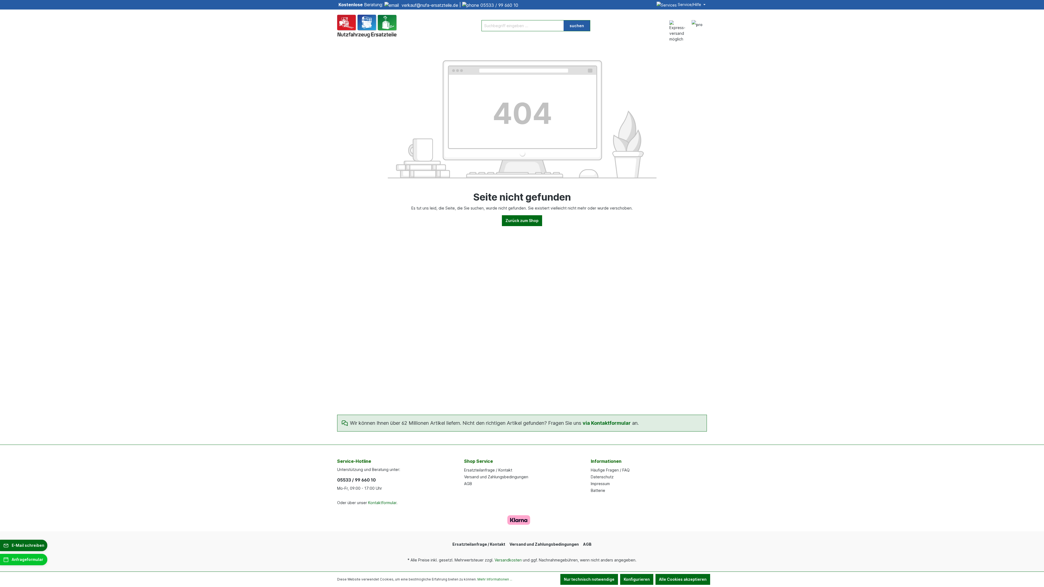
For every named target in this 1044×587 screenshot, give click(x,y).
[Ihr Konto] (697, 26)
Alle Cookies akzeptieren (683, 579)
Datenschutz (602, 476)
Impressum (600, 483)
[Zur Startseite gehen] (367, 26)
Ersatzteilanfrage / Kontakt (488, 470)
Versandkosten (508, 560)
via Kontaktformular (607, 423)
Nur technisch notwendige (589, 579)
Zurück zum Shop (522, 220)
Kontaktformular (382, 502)
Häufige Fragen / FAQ (610, 470)
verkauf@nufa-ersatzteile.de (430, 5)
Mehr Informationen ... (494, 579)
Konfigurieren (637, 579)
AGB (468, 483)
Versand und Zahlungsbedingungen (496, 476)
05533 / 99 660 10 (499, 5)
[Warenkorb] (709, 22)
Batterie (598, 490)
